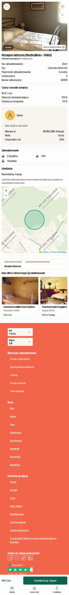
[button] (6, 190)
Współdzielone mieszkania (22, 367)
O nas (12, 498)
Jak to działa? (16, 506)
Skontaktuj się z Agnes (45, 580)
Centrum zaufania (18, 522)
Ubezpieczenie (17, 514)
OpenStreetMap (59, 251)
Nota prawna (16, 440)
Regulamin (15, 449)
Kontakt (13, 490)
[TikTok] (23, 558)
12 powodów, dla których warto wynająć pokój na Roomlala (33, 540)
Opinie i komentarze (19, 530)
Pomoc (13, 482)
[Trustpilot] (20, 573)
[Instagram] (16, 558)
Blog (12, 408)
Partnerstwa (15, 432)
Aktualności (15, 465)
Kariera (13, 416)
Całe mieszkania (17, 391)
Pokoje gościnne (18, 383)
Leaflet (44, 251)
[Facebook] (10, 558)
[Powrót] (6, 10)
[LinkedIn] (30, 558)
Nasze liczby (15, 457)
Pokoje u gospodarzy (20, 359)
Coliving (13, 375)
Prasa (12, 424)
